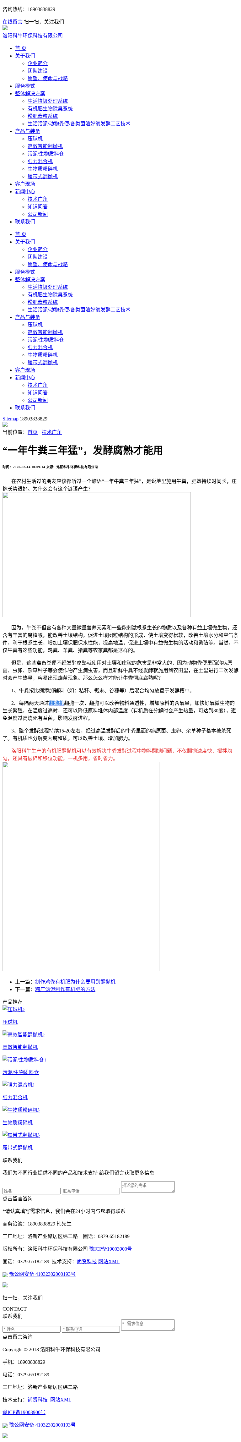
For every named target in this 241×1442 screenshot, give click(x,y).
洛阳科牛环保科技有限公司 (33, 35)
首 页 (20, 48)
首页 (33, 432)
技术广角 (38, 199)
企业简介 (38, 63)
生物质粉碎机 (43, 169)
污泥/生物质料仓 (46, 153)
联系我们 (25, 221)
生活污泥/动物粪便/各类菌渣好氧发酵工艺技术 (79, 123)
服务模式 (25, 86)
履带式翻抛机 (43, 176)
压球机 (35, 138)
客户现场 (25, 184)
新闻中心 (25, 191)
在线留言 (13, 22)
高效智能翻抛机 (45, 146)
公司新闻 (38, 214)
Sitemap (11, 418)
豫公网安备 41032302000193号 (42, 1274)
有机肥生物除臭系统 (50, 108)
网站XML (109, 1261)
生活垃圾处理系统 (48, 101)
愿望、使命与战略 (48, 78)
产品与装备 (27, 131)
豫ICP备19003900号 (110, 1249)
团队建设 (38, 71)
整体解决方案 (30, 93)
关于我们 (25, 55)
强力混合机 (40, 161)
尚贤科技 (87, 1261)
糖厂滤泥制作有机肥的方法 (65, 989)
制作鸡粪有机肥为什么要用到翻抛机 (75, 981)
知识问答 (38, 206)
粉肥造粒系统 (43, 116)
